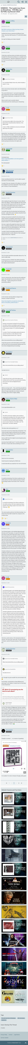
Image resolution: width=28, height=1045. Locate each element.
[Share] (26, 16)
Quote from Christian (10, 79)
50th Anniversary (21, 1018)
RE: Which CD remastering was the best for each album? (12, 690)
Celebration (3, 1020)
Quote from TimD (9, 117)
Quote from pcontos (9, 587)
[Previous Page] (6, 783)
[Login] (22, 2)
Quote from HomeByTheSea (11, 362)
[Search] (18, 1)
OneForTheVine (14, 237)
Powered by (14, 1042)
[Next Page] (21, 783)
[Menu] (26, 1)
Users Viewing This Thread (9, 1025)
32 (18, 783)
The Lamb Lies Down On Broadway (8, 1018)
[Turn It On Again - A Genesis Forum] (8, 1)
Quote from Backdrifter (10, 669)
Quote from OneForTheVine (11, 320)
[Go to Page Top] (25, 1043)
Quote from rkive (9, 499)
